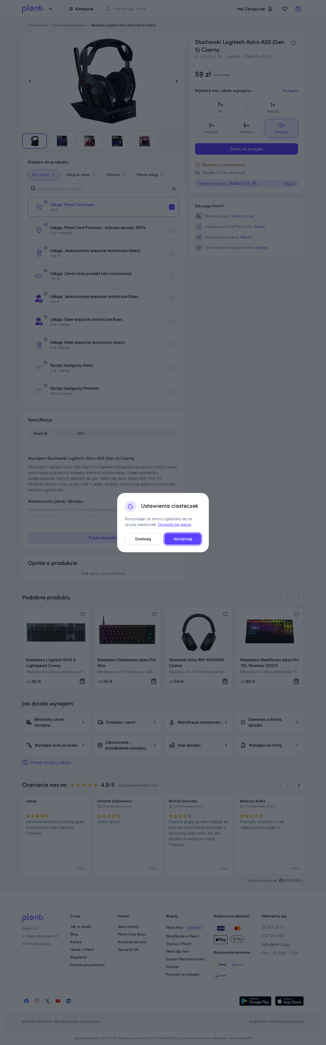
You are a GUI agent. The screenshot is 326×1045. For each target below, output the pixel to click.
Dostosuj (143, 538)
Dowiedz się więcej (174, 524)
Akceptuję (183, 538)
